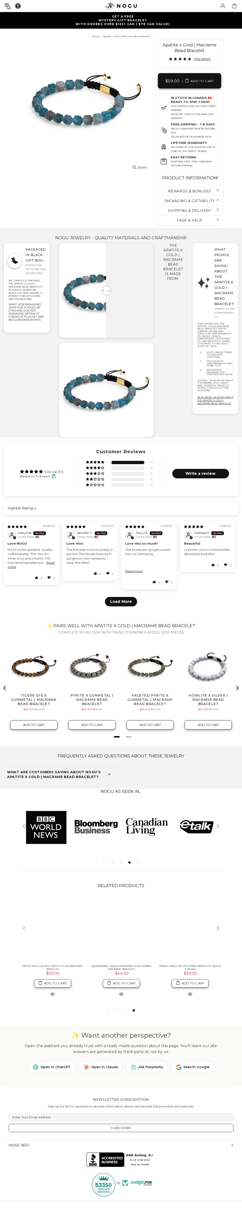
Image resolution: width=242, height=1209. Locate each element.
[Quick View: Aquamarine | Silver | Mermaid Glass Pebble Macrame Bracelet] (121, 994)
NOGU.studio (121, 6)
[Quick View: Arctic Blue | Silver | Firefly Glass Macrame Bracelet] (52, 994)
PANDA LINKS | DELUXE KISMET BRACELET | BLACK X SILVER (190, 968)
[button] (95, 462)
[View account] (223, 6)
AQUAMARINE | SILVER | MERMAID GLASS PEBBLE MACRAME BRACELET (121, 968)
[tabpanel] (46, 826)
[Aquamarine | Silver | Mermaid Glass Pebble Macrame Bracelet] (121, 929)
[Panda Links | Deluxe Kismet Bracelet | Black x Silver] (190, 929)
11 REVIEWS (202, 59)
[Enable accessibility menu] (18, 6)
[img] (17, 527)
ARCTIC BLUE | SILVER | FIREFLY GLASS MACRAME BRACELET (52, 968)
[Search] (7, 6)
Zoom (142, 167)
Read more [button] (134, 571)
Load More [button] (121, 601)
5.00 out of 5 (53, 472)
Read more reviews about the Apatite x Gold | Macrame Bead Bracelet (215, 400)
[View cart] (234, 6)
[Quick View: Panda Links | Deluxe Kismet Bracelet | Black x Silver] (190, 994)
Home (95, 36)
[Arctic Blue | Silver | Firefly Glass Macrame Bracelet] (53, 929)
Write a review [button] (201, 473)
